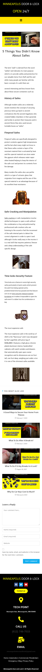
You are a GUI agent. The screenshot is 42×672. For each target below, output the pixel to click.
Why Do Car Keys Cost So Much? (21, 491)
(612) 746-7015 (21, 631)
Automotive (13, 658)
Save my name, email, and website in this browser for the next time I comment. (21, 553)
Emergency (13, 661)
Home (6, 658)
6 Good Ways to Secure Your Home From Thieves (21, 413)
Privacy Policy (28, 661)
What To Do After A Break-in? (21, 440)
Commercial (23, 658)
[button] (21, 20)
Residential (33, 658)
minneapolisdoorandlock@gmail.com (21, 651)
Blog (20, 661)
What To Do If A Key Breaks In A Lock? (21, 466)
